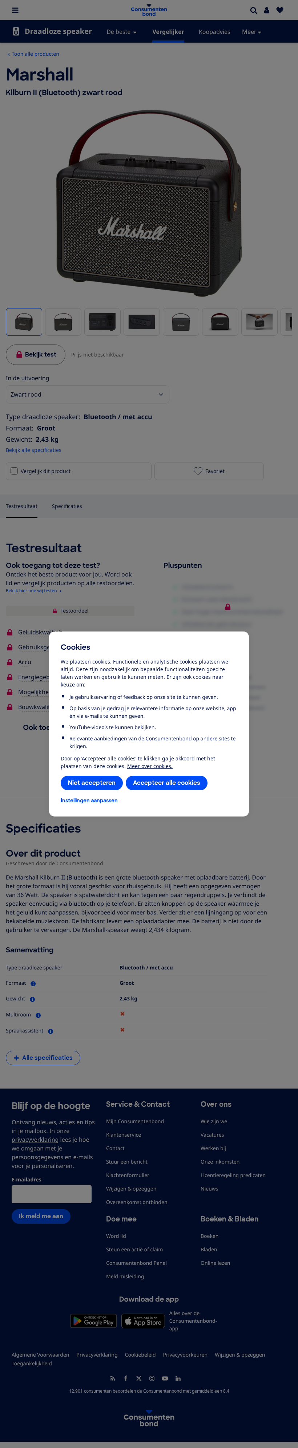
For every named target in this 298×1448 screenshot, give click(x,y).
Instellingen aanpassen (89, 800)
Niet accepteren (92, 783)
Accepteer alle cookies (166, 783)
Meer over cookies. (150, 766)
